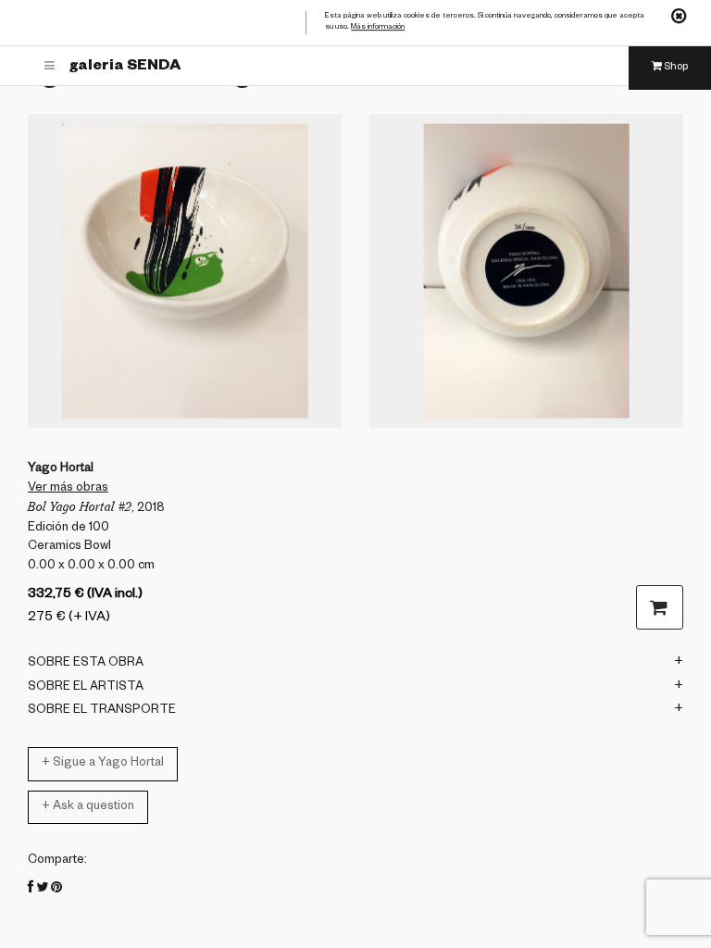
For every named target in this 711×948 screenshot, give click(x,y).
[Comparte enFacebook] (30, 889)
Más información (378, 28)
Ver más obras (68, 488)
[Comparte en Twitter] (42, 889)
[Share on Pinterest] (56, 889)
